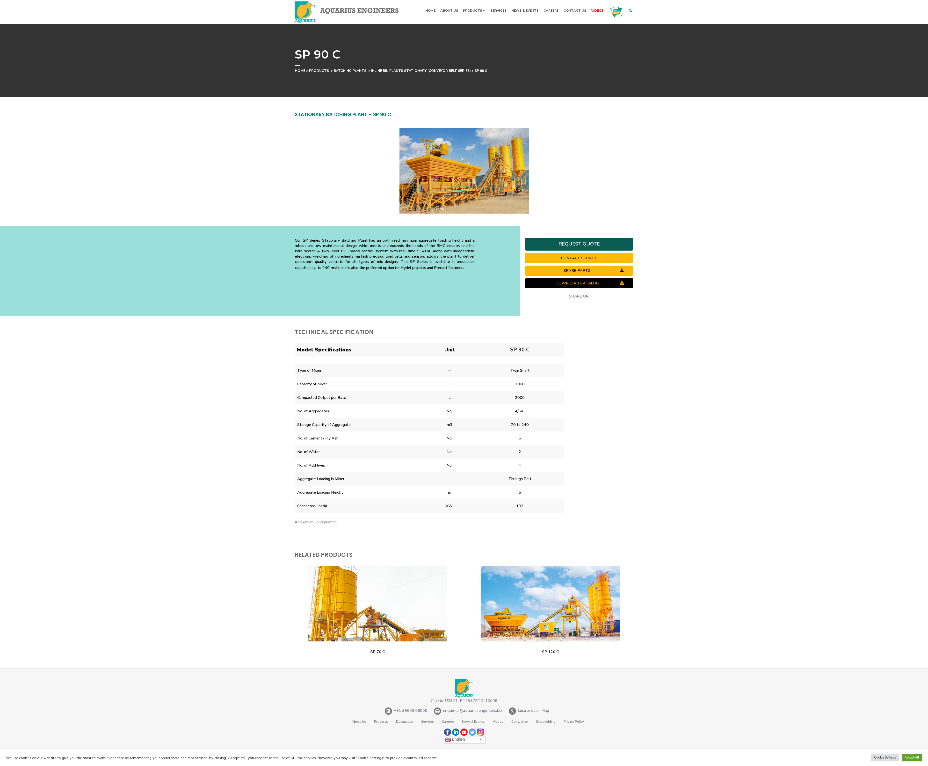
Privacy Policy (574, 722)
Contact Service (579, 258)
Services (427, 722)
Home (300, 70)
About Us (359, 722)
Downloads (404, 722)
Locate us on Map (533, 710)
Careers (448, 722)
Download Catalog (577, 283)
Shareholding (545, 722)
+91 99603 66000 (410, 710)
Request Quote (579, 244)
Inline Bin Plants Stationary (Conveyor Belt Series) (421, 70)
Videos (498, 722)
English (458, 739)
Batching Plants (350, 70)
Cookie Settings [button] (885, 757)
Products (319, 70)
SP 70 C (377, 651)
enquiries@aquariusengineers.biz (472, 710)
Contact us (519, 722)
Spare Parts (577, 270)
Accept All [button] (912, 757)
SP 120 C (550, 651)
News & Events (473, 722)
